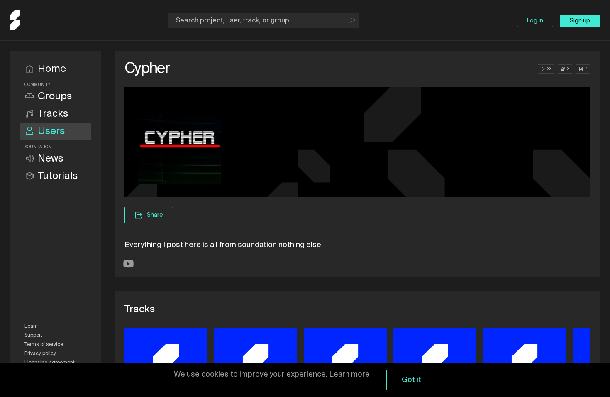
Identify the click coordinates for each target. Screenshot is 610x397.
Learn (31, 326)
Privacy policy (40, 353)
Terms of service (43, 344)
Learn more (349, 374)
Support (33, 335)
